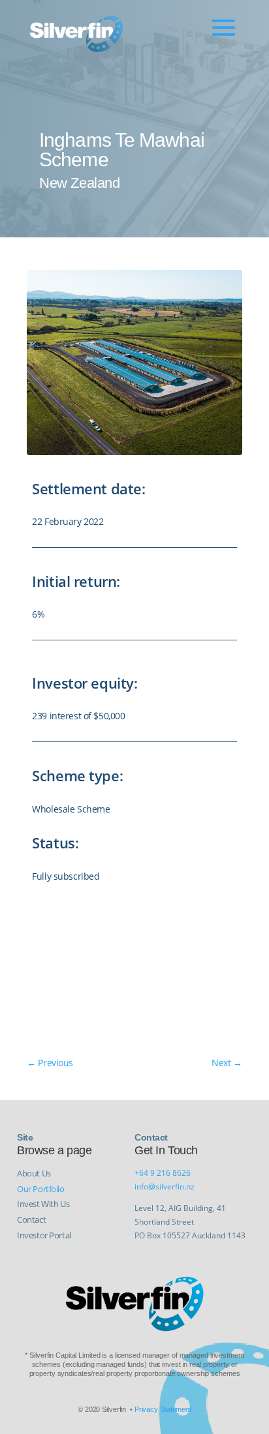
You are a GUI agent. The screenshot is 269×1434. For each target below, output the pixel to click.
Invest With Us (43, 1204)
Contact (31, 1219)
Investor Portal (44, 1235)
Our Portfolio (41, 1189)
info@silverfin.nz (164, 1186)
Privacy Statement (162, 1409)
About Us (34, 1173)
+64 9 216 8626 (162, 1172)
